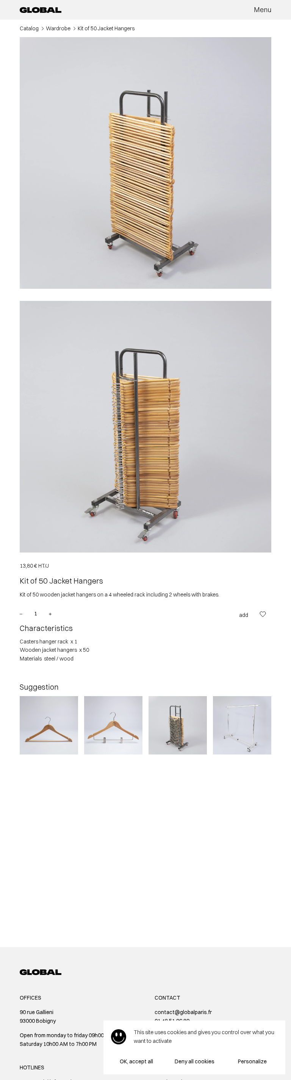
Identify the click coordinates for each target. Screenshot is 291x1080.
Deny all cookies (194, 1061)
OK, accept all (136, 1061)
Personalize (252, 1061)
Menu (262, 9)
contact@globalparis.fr (183, 1012)
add (243, 615)
